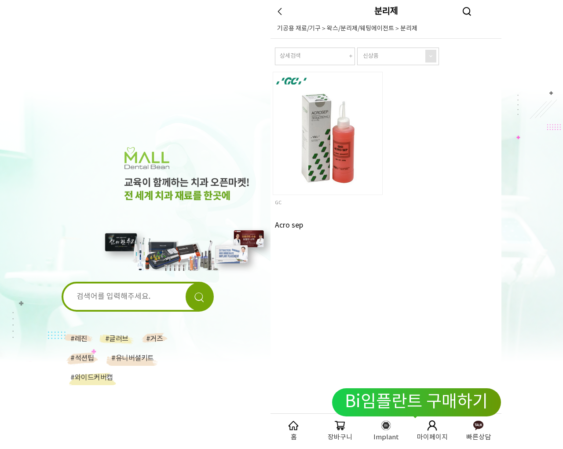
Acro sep (289, 225)
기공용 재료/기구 (299, 28)
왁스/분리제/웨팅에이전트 (360, 28)
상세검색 (290, 56)
